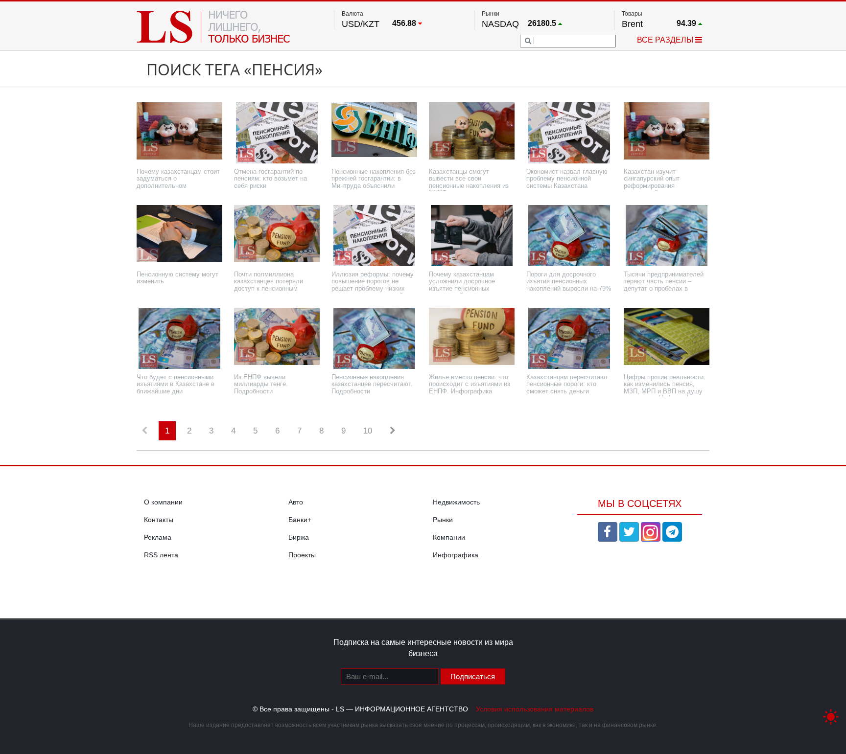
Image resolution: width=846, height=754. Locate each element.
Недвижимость (456, 502)
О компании (163, 502)
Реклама (157, 537)
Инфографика (455, 555)
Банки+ (299, 520)
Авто (295, 502)
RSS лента (161, 555)
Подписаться (472, 676)
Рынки (443, 520)
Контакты (158, 520)
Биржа (298, 537)
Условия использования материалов (534, 709)
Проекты (302, 555)
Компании (449, 537)
